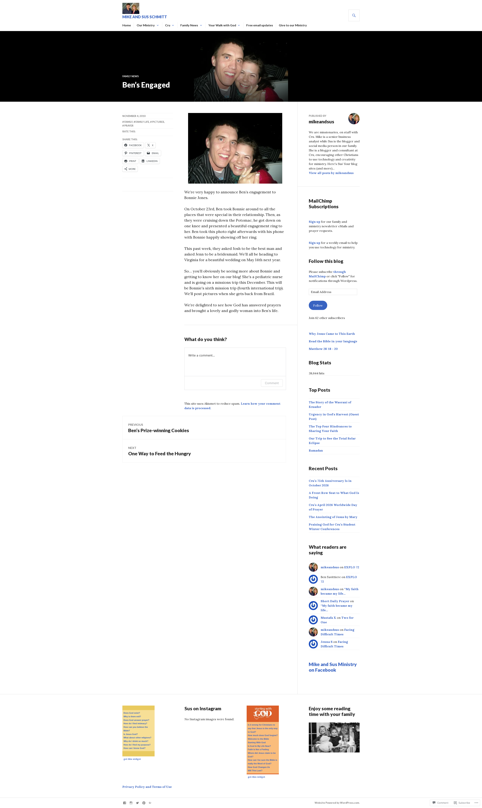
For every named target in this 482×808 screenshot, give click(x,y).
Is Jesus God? (131, 734)
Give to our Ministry (293, 25)
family (128, 121)
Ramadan (316, 450)
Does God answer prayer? (136, 720)
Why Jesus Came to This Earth (332, 334)
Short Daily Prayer (335, 601)
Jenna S (327, 642)
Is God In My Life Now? (259, 746)
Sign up (314, 222)
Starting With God (257, 742)
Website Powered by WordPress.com (337, 802)
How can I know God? (135, 748)
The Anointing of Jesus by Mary (333, 517)
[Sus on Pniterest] (144, 803)
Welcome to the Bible (258, 739)
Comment (272, 383)
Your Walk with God (222, 25)
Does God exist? (132, 713)
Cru (167, 25)
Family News (189, 25)
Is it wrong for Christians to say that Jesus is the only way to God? (263, 728)
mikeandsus (330, 567)
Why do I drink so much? (136, 741)
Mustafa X (328, 618)
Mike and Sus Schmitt (144, 16)
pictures (158, 121)
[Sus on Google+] (150, 803)
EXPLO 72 (351, 567)
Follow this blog (326, 261)
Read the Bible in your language (333, 341)
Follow (318, 305)
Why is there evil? (132, 716)
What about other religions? (137, 737)
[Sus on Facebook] (124, 803)
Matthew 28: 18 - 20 (323, 349)
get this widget (132, 759)
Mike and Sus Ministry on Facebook (333, 667)
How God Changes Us (259, 767)
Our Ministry (146, 25)
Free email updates (259, 25)
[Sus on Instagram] (131, 803)
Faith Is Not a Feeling (258, 749)
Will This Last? (255, 770)
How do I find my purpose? (137, 745)
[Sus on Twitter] (137, 803)
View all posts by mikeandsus (331, 173)
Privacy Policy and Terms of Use (147, 787)
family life (142, 121)
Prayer (128, 125)
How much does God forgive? (263, 735)
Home (126, 25)
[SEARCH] (354, 15)
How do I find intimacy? (135, 723)
